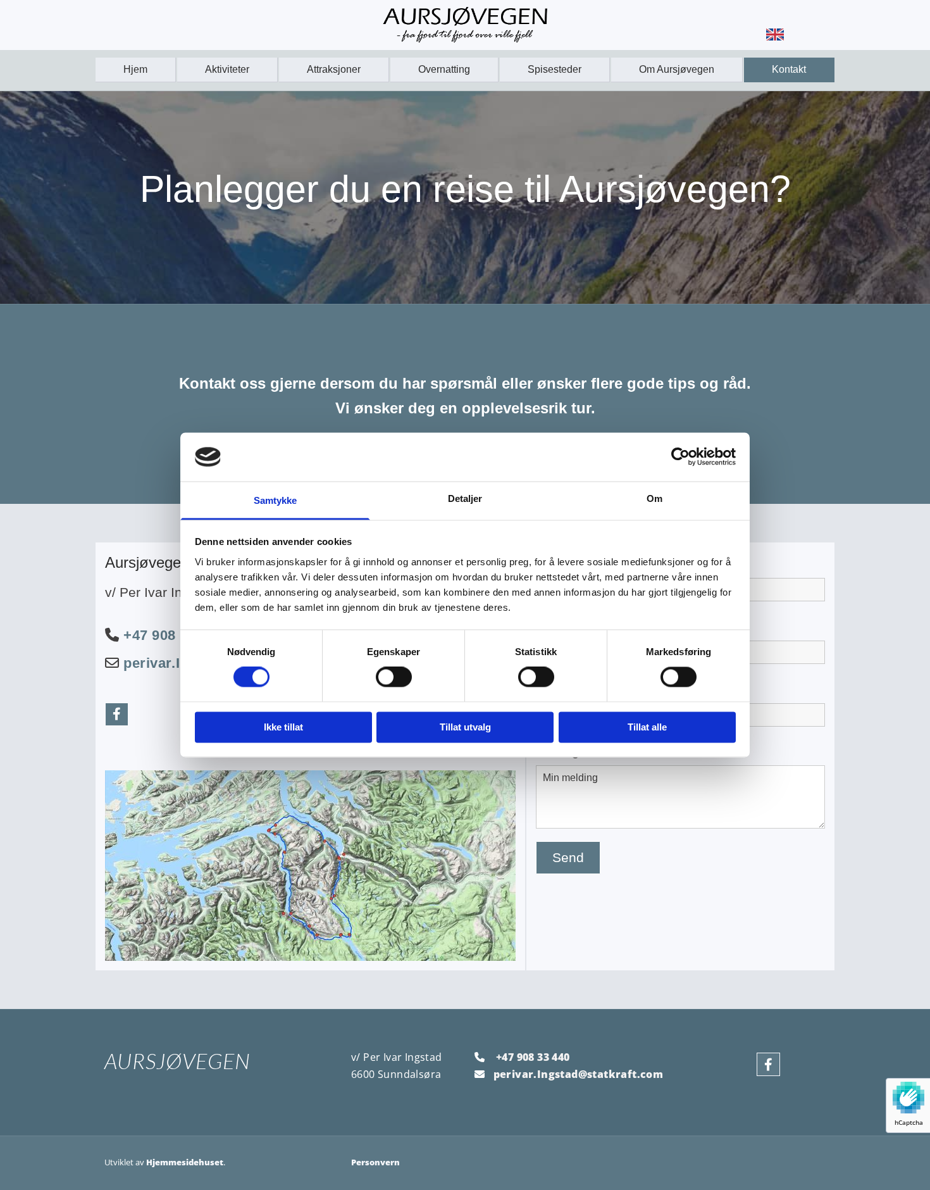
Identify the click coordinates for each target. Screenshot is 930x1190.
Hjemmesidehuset (184, 1162)
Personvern (375, 1162)
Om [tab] (654, 498)
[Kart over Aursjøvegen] (310, 865)
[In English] (775, 34)
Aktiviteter (227, 69)
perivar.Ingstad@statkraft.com (578, 1074)
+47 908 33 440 (173, 635)
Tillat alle (647, 727)
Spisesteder (554, 69)
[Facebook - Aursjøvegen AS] (117, 714)
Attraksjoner (334, 69)
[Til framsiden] (465, 25)
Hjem (135, 69)
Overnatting (444, 69)
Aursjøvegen (177, 1061)
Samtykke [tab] (275, 500)
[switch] (394, 677)
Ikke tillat (283, 727)
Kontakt (789, 69)
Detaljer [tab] (465, 498)
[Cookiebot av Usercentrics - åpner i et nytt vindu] (680, 457)
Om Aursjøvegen (676, 69)
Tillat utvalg (465, 727)
